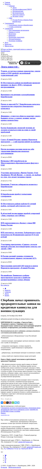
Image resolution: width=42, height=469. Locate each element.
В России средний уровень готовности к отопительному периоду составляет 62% (19, 257)
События (8, 292)
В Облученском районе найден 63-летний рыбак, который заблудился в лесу (18, 205)
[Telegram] (18, 402)
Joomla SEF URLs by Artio (5, 415)
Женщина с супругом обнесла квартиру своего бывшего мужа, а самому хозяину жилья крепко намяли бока (20, 118)
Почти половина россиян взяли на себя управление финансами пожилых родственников (17, 151)
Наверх (3, 413)
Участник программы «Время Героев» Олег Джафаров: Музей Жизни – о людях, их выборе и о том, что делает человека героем (21, 175)
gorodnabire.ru (5, 421)
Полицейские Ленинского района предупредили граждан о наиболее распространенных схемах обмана (15, 277)
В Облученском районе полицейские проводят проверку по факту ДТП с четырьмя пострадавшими (20, 85)
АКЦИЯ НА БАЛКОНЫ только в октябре (19, 410)
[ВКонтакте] (2, 402)
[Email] (5, 462)
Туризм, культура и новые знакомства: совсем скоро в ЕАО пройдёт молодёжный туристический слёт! (20, 73)
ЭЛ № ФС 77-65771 (31, 426)
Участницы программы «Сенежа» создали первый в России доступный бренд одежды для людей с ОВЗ (21, 246)
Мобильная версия (14, 467)
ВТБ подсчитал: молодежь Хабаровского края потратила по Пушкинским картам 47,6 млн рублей (20, 235)
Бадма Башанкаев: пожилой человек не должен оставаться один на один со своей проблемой (18, 130)
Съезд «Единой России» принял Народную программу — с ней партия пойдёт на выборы (20, 141)
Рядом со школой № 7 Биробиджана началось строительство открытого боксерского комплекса (20, 106)
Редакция (4, 467)
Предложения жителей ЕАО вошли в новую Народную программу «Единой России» (19, 267)
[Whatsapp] (5, 460)
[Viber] (10, 402)
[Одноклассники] (5, 402)
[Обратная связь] (5, 459)
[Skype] (15, 402)
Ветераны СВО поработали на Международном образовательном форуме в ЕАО (19, 163)
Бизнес (7, 295)
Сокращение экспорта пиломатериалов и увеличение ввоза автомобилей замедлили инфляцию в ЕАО (20, 408)
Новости (7, 290)
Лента (7, 294)
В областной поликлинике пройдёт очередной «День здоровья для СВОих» (20, 214)
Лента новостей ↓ (10, 66)
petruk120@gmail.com (25, 442)
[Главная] (5, 288)
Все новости (5, 285)
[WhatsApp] (13, 402)
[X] (7, 402)
